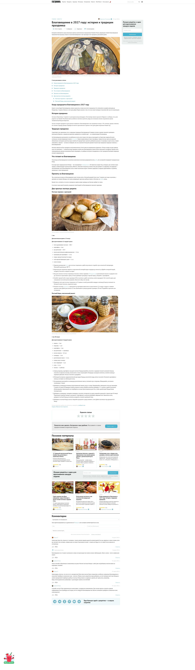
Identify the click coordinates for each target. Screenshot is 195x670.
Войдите (77, 522)
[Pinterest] (69, 601)
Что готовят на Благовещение (62, 91)
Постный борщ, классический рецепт (65, 101)
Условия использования (106, 477)
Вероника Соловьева (105, 19)
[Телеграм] (54, 601)
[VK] (59, 601)
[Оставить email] (95, 472)
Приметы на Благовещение (61, 93)
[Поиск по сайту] (133, 2)
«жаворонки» (85, 165)
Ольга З (56, 537)
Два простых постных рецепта (62, 96)
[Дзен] (79, 601)
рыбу (96, 160)
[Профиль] (142, 2)
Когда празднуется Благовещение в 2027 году (66, 83)
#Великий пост (59, 406)
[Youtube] (74, 601)
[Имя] (68, 526)
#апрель (54, 406)
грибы (102, 179)
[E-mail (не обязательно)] (103, 526)
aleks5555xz (57, 561)
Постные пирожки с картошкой (63, 98)
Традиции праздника (59, 88)
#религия (65, 406)
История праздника (59, 85)
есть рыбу (74, 139)
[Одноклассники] (64, 601)
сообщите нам (81, 405)
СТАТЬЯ (54, 451)
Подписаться (113, 473)
